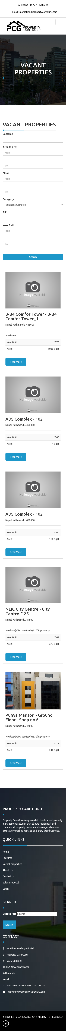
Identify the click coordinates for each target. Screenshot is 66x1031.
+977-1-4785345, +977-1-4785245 (26, 985)
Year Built (8, 225)
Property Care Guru (17, 954)
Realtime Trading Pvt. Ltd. (20, 948)
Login (6, 888)
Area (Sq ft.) (10, 147)
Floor (6, 173)
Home (6, 851)
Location (8, 134)
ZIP (5, 212)
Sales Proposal (11, 882)
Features (7, 857)
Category (8, 199)
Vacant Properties (12, 864)
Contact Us (9, 876)
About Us (8, 870)
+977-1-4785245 (39, 5)
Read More (16, 361)
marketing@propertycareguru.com (38, 12)
